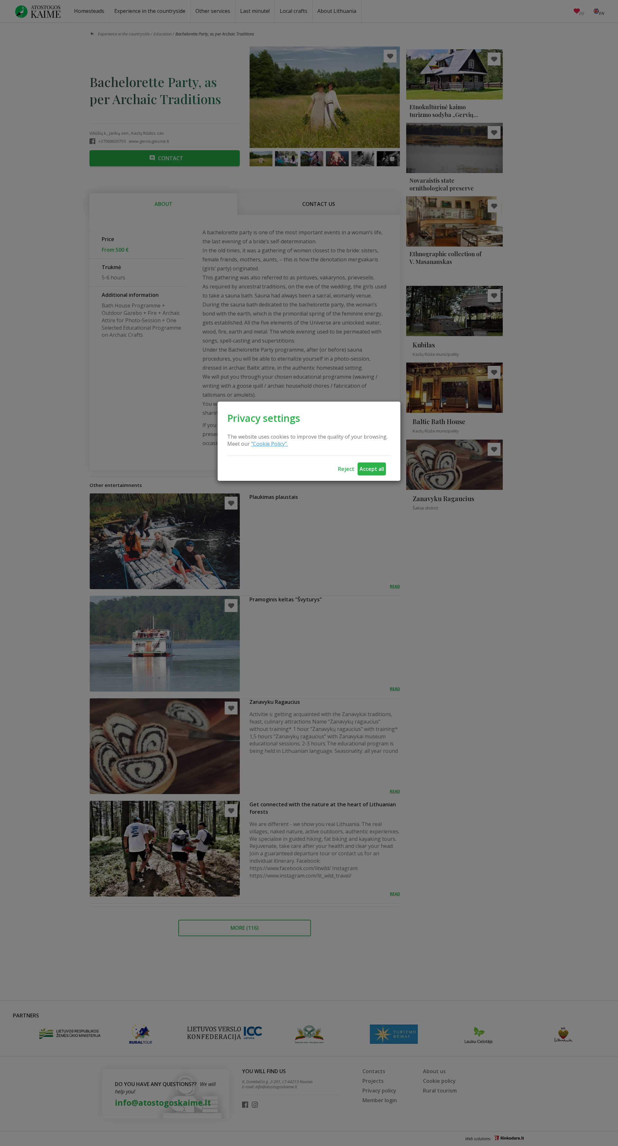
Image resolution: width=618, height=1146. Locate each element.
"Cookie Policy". (269, 443)
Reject (346, 468)
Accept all (372, 468)
